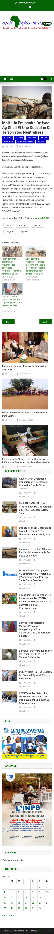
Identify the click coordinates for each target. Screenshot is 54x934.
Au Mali (44, 138)
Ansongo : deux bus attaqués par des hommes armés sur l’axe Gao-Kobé (35, 552)
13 (19, 897)
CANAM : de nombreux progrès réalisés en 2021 (47, 322)
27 (19, 908)
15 (33, 897)
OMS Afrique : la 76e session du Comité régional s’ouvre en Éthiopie (35, 675)
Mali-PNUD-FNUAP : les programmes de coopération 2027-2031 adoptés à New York (35, 508)
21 (26, 903)
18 (5, 903)
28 (26, 908)
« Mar (4, 915)
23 (40, 903)
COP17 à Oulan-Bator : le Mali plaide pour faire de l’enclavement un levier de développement (34, 698)
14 (26, 897)
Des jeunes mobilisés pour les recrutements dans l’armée (24, 414)
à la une (7, 138)
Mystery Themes (44, 931)
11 (5, 897)
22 (33, 903)
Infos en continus (25, 141)
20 (19, 903)
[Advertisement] (27, 56)
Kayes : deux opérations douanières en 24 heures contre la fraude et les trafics (33, 483)
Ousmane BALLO (27, 146)
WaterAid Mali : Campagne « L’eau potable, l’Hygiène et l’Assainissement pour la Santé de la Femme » (35, 575)
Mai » (11, 915)
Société (41, 141)
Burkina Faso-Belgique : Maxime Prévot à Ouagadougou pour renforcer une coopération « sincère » (35, 629)
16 (40, 897)
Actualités (31, 138)
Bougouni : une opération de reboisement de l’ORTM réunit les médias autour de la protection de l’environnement (35, 602)
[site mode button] (44, 78)
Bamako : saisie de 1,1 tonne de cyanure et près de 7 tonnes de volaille (35, 654)
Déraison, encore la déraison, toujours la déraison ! (10, 322)
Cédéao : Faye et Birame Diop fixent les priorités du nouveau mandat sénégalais (35, 531)
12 (12, 897)
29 (33, 908)
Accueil (19, 138)
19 (12, 903)
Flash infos (8, 141)
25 (5, 908)
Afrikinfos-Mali (25, 374)
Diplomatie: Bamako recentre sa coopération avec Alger (24, 368)
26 (12, 908)
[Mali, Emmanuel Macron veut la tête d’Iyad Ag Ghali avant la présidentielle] (12, 289)
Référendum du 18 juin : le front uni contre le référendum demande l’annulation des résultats (26, 461)
